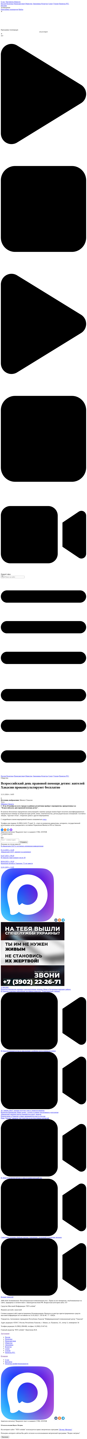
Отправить (23, 842)
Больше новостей (7, 1297)
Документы (9, 2)
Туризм (56, 4)
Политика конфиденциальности (16, 1364)
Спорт (50, 4)
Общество (28, 4)
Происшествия (19, 4)
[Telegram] (8, 830)
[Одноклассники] (5, 830)
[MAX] (11, 830)
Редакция (4, 1356)
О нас (3, 2)
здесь (44, 819)
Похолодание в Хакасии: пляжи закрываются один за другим (23, 1116)
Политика (9, 4)
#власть (11, 804)
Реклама (4, 6)
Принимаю (5, 1437)
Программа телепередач (9, 9)
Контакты (8, 1362)
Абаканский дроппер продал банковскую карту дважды (21, 1114)
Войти (21, 9)
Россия (3, 4)
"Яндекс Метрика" (65, 1429)
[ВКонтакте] (2, 830)
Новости (17, 2)
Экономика (37, 4)
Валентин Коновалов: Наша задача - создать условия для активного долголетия (29, 1112)
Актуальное (5, 1333)
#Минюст (4, 804)
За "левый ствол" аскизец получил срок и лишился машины (22, 1110)
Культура (44, 4)
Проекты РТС (64, 4)
